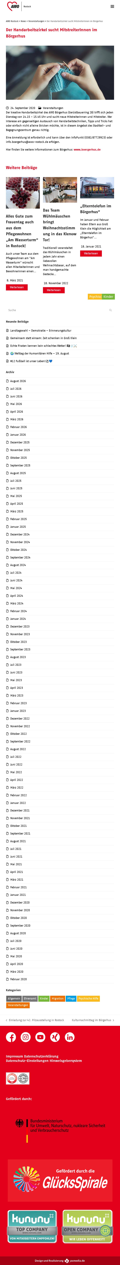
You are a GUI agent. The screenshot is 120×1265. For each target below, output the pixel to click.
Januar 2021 (18, 894)
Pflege (71, 998)
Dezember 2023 (20, 626)
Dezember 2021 (20, 810)
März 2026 (16, 419)
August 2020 (18, 933)
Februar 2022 (18, 795)
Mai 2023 (16, 680)
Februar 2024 (18, 611)
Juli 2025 (15, 480)
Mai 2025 (16, 496)
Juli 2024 (15, 572)
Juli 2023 (15, 664)
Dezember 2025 (20, 442)
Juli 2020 (15, 941)
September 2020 (20, 925)
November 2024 (20, 542)
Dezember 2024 (20, 534)
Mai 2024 (16, 588)
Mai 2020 (16, 956)
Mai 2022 (16, 772)
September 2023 (20, 649)
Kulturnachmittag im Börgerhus (91, 1021)
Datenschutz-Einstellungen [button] (27, 1061)
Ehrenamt (30, 998)
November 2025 (20, 450)
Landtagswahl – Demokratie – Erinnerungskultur (40, 330)
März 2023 (16, 695)
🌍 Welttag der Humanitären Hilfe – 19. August (39, 353)
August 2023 (18, 657)
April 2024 (16, 595)
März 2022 (16, 787)
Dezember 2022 (20, 718)
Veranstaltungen (53, 108)
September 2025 (20, 465)
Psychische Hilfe (88, 998)
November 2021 (20, 818)
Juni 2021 (16, 856)
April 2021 (16, 872)
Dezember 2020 (20, 902)
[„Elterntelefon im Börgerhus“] (97, 197)
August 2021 (18, 841)
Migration (58, 998)
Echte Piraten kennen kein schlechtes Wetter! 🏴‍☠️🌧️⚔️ (43, 345)
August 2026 (18, 381)
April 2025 (16, 503)
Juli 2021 (15, 848)
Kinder (44, 998)
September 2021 (20, 833)
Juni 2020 (16, 948)
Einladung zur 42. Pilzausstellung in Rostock (35, 1021)
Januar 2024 (18, 618)
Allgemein (14, 998)
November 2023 (20, 634)
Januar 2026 (18, 434)
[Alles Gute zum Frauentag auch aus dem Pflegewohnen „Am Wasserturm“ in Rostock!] (23, 207)
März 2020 (16, 971)
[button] (112, 6)
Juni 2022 (16, 764)
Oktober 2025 (18, 457)
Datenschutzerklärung (41, 1056)
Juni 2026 (16, 396)
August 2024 (18, 565)
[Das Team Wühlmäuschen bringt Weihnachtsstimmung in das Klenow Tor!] (60, 201)
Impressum (14, 1056)
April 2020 (16, 964)
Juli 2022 (15, 756)
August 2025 (18, 473)
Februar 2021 (18, 887)
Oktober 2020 (18, 918)
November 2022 (20, 726)
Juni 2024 (16, 580)
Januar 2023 (18, 710)
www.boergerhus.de (87, 149)
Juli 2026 (15, 388)
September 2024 (20, 557)
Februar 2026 (18, 427)
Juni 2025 (16, 488)
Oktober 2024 (18, 549)
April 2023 (16, 687)
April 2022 (16, 779)
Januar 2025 (18, 526)
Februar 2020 (18, 979)
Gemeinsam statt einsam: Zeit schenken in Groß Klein (43, 338)
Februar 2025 (18, 519)
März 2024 (16, 603)
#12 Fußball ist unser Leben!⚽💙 (31, 361)
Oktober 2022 (18, 733)
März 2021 (16, 879)
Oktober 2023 (18, 641)
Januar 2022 (18, 803)
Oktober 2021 (18, 825)
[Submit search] (110, 310)
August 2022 (18, 749)
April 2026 (16, 411)
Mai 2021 (16, 864)
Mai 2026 (16, 404)
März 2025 (16, 511)
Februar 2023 (18, 703)
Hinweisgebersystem (66, 1061)
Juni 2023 (16, 672)
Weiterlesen (17, 287)
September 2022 (20, 741)
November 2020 (20, 910)
